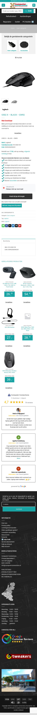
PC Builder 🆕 (28, 22)
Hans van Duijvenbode (18, 472)
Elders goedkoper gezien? (10, 530)
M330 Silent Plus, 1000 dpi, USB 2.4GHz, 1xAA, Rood (27, 328)
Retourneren (5, 535)
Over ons (4, 523)
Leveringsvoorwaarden (9, 528)
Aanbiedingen (25, 16)
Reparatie (7, 22)
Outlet (17, 22)
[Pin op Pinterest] (19, 225)
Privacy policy (6, 525)
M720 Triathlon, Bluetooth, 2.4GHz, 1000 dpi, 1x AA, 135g (27, 285)
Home (13, 28)
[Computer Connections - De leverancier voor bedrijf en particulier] (18, 5)
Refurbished (11, 16)
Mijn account (6, 546)
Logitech (6, 218)
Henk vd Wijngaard (18, 413)
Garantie (4, 537)
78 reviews (29, 403)
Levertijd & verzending (9, 532)
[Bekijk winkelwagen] (33, 5)
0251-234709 (23, 1)
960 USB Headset (9, 327)
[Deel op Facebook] (6, 225)
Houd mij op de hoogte (17, 196)
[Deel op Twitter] (13, 225)
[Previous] (5, 80)
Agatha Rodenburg (18, 441)
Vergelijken (17, 133)
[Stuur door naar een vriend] (16, 225)
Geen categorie (21, 28)
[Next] (32, 80)
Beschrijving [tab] (6, 241)
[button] (3, 5)
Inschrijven (19, 509)
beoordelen (13, 180)
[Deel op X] (9, 225)
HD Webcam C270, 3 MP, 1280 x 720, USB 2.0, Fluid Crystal (9, 285)
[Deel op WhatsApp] (3, 225)
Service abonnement (8, 542)
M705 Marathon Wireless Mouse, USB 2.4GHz (9, 371)
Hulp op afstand (7, 544)
